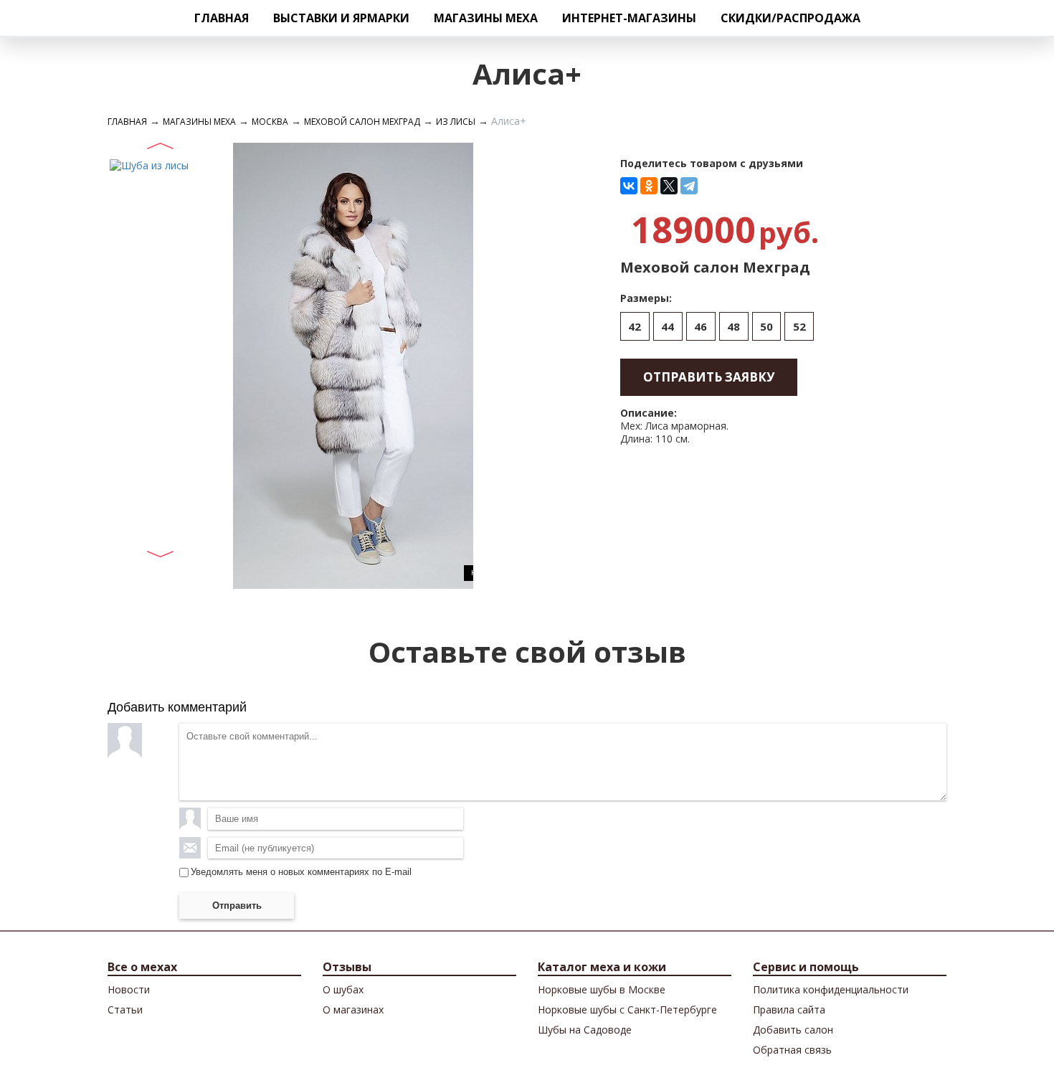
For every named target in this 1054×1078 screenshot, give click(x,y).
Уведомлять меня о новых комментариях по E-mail (301, 871)
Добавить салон (793, 1029)
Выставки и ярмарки (341, 18)
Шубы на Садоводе (585, 1029)
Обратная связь (792, 1049)
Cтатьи (125, 1009)
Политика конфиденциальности (830, 989)
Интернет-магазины (629, 18)
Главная (221, 18)
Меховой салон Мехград (362, 121)
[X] (669, 185)
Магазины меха (486, 18)
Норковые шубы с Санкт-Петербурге (627, 1009)
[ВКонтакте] (628, 185)
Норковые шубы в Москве (601, 989)
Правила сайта (789, 1009)
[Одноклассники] (648, 185)
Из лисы (455, 121)
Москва (270, 121)
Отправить (237, 905)
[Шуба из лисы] (149, 164)
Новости (129, 989)
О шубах (343, 989)
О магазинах (353, 1009)
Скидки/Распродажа (790, 18)
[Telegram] (689, 185)
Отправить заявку (708, 377)
